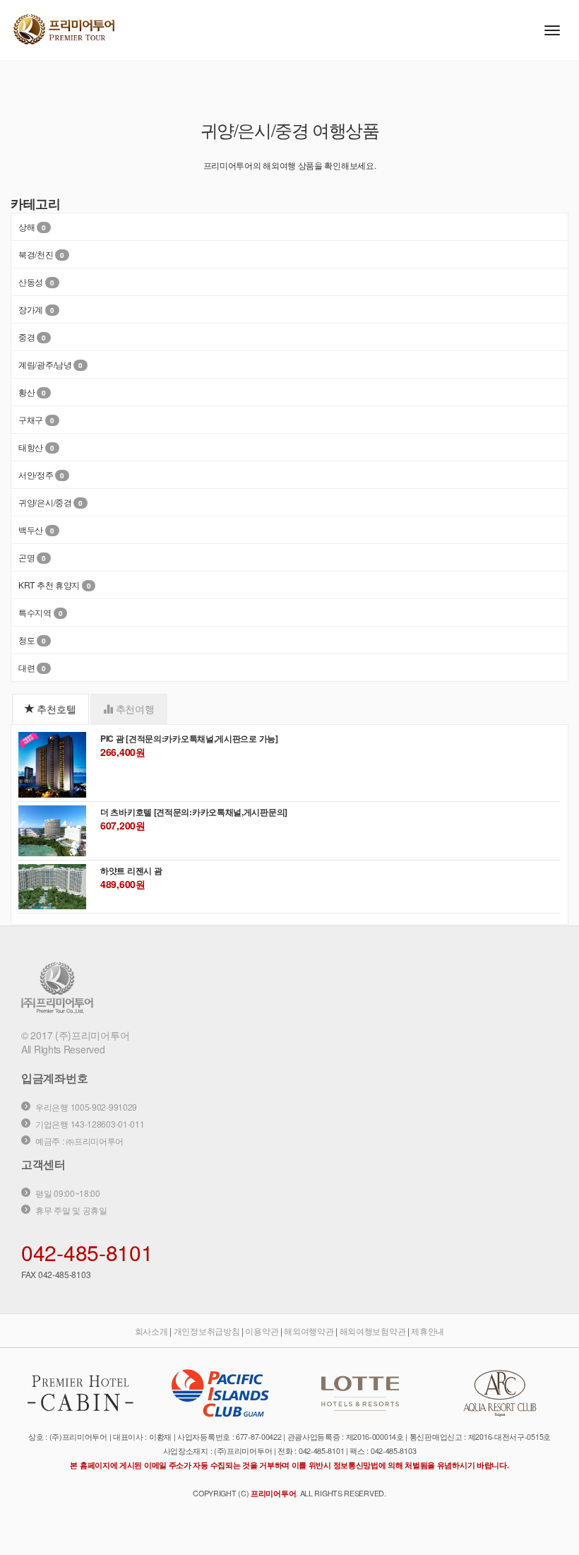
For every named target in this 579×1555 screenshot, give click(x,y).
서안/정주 (36, 474)
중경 (26, 337)
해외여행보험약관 (373, 1331)
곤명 (26, 557)
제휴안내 (427, 1331)
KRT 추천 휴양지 (49, 585)
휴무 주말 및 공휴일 (71, 1210)
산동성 (30, 282)
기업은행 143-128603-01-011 (89, 1124)
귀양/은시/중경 (45, 502)
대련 (26, 667)
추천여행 (134, 709)
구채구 (30, 419)
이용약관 (261, 1331)
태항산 (30, 447)
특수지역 (35, 612)
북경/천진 (36, 254)
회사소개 (151, 1331)
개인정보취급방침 (207, 1331)
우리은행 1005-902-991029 (86, 1107)
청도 (26, 640)
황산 (26, 392)
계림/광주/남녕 (45, 364)
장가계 (30, 309)
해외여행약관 (308, 1331)
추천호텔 (55, 709)
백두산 (30, 530)
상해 (26, 226)
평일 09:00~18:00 (67, 1193)
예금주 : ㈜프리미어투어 (79, 1141)
